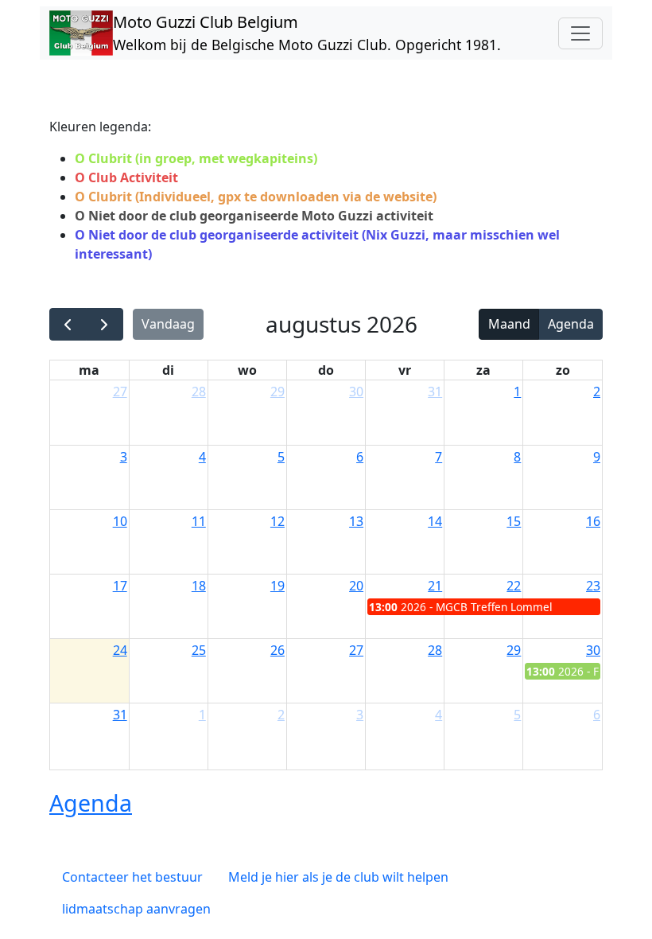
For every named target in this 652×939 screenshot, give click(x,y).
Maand (509, 324)
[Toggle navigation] (580, 33)
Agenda (571, 324)
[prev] (68, 324)
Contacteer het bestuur (132, 877)
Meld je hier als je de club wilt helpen (338, 877)
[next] (104, 324)
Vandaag (168, 324)
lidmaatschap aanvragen (136, 909)
